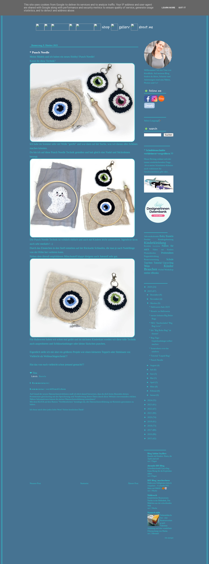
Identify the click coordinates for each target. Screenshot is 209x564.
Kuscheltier (156, 246)
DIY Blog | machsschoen (158, 480)
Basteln (42, 376)
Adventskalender (151, 236)
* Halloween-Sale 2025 (159, 307)
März (152, 386)
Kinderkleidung (155, 243)
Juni (152, 374)
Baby (162, 236)
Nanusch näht (153, 512)
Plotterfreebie (150, 253)
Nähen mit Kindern (163, 250)
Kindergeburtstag (165, 239)
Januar (153, 395)
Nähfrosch (152, 495)
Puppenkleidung (151, 256)
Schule (169, 259)
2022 (149, 409)
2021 (149, 413)
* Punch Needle (39, 52)
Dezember (154, 295)
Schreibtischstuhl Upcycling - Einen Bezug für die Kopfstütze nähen (159, 471)
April (152, 382)
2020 (149, 417)
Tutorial (158, 262)
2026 (149, 287)
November (154, 299)
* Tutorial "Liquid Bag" (159, 356)
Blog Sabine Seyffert (156, 453)
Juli (151, 369)
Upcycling (168, 262)
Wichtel (161, 270)
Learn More (168, 7)
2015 (149, 438)
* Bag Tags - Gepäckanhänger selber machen (160, 341)
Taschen (148, 262)
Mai (152, 378)
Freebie (147, 239)
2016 (149, 434)
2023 (149, 404)
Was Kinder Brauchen (158, 267)
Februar (153, 391)
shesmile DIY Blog (155, 465)
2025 (149, 291)
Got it (182, 7)
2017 (149, 430)
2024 (149, 400)
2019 (149, 421)
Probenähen (167, 252)
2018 (149, 426)
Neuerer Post (35, 483)
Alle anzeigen (169, 538)
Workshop (168, 269)
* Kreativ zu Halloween (159, 311)
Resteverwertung (151, 259)
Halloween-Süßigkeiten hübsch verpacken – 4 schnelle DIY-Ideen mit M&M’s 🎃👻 (159, 485)
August (153, 365)
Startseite (84, 483)
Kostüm (147, 246)
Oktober (153, 303)
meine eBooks (151, 272)
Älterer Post (133, 483)
